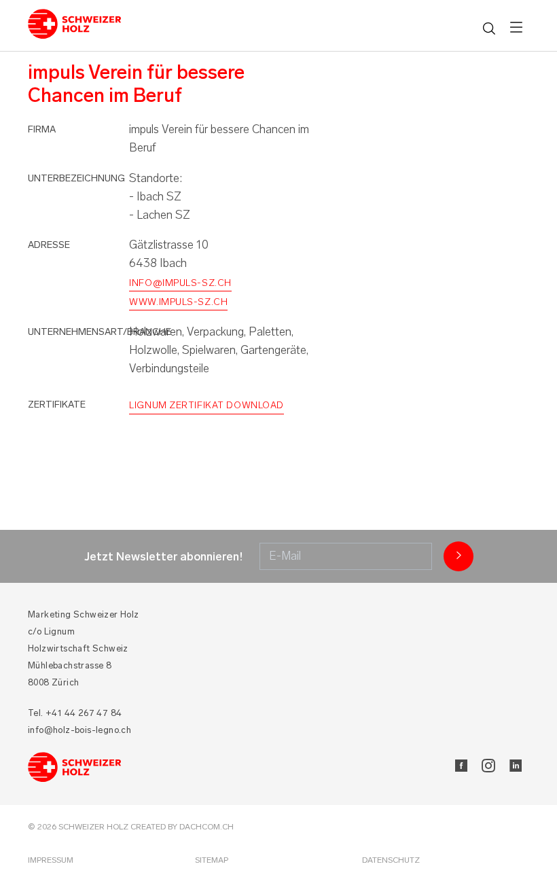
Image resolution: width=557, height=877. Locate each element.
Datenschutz (391, 860)
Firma (42, 129)
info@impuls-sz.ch (180, 283)
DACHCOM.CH (206, 826)
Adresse (49, 245)
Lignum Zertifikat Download (206, 405)
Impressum (50, 860)
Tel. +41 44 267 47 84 (75, 713)
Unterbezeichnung (76, 178)
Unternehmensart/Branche (99, 332)
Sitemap (211, 860)
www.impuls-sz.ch (178, 302)
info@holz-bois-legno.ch (79, 730)
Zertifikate (57, 404)
